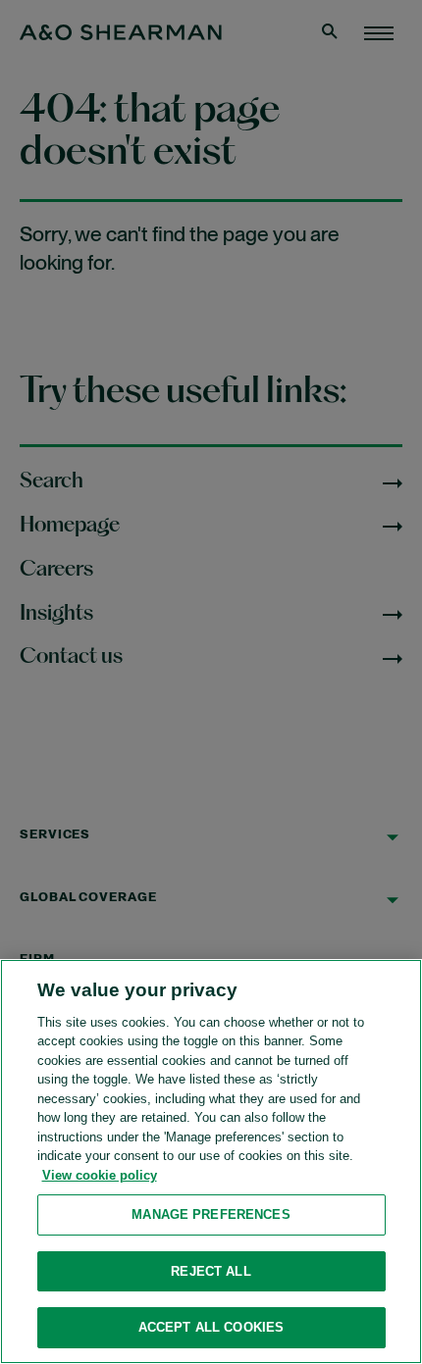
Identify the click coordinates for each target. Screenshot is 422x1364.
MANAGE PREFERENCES (211, 1214)
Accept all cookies (211, 1327)
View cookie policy (99, 1175)
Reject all (210, 1271)
